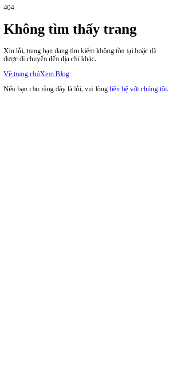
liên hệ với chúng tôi (138, 89)
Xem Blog (54, 74)
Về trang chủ (22, 74)
